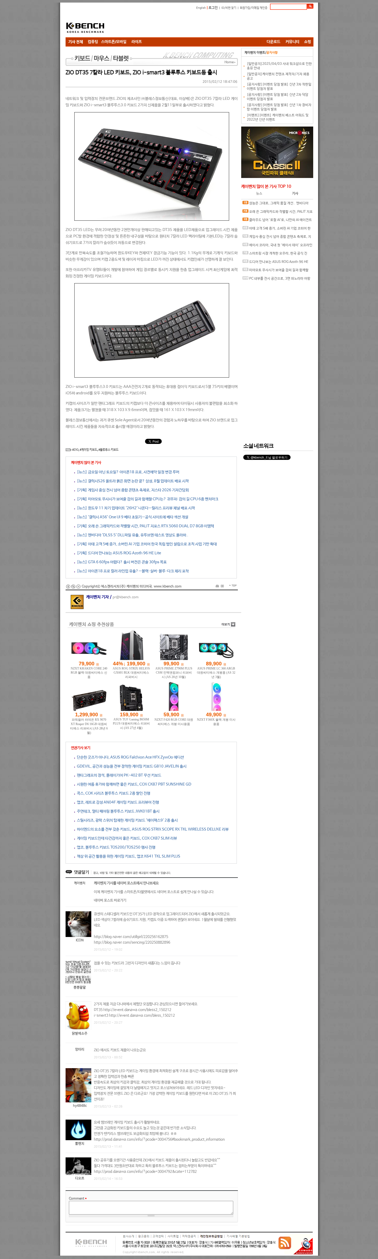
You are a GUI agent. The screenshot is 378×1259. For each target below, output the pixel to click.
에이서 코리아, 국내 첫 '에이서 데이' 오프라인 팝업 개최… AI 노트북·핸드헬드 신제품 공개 (277, 246)
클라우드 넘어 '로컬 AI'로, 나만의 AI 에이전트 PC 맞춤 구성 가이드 (277, 221)
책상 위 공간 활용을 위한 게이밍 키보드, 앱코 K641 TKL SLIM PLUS (127, 856)
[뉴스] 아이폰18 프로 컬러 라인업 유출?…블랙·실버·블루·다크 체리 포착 (132, 571)
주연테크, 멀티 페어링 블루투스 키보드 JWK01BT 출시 (117, 811)
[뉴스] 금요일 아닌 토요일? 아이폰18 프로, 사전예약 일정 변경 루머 (127, 472)
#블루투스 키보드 (108, 449)
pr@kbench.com (126, 597)
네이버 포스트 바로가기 (110, 900)
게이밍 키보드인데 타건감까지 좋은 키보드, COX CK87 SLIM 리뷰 (126, 838)
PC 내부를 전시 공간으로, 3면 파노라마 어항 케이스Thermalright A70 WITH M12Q (276, 280)
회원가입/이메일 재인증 (253, 8)
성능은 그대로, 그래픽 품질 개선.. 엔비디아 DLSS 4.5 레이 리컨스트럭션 (275, 204)
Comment (78, 1199)
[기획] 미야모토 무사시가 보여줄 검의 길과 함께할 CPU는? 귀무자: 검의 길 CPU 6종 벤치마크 (146, 499)
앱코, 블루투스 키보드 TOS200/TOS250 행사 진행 (115, 847)
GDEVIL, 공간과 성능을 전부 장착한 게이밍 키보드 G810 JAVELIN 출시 (130, 766)
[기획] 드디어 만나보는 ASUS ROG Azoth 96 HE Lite (118, 553)
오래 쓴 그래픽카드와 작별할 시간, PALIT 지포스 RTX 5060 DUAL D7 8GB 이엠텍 (277, 213)
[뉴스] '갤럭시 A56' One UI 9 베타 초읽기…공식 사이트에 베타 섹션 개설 (131, 517)
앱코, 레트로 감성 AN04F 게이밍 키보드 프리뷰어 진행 (117, 802)
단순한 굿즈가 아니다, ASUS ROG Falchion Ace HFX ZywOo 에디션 (129, 757)
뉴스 (259, 193)
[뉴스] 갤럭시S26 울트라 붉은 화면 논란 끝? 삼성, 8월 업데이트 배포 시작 (132, 481)
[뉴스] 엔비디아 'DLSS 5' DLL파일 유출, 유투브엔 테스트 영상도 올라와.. (131, 535)
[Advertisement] (219, 24)
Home (229, 62)
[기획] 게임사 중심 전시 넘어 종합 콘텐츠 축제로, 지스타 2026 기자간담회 (132, 490)
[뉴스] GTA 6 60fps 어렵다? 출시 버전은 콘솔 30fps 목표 (121, 562)
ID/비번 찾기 (228, 8)
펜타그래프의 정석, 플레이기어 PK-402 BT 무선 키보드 (118, 775)
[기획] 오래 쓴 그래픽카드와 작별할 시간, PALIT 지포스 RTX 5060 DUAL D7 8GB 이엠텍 (144, 526)
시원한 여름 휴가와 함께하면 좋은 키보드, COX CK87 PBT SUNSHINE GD (133, 784)
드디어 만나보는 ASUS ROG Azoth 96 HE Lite (275, 263)
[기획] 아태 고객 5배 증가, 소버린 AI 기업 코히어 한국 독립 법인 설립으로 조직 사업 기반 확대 (146, 544)
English (201, 8)
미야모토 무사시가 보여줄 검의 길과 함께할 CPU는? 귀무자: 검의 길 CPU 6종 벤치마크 (275, 271)
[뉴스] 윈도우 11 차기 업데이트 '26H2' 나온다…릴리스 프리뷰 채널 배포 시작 (135, 508)
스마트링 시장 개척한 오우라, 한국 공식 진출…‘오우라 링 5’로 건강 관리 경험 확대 (274, 255)
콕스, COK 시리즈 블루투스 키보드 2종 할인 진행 (112, 793)
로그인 (213, 8)
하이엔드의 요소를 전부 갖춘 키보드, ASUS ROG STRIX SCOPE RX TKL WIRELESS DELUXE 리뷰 (152, 829)
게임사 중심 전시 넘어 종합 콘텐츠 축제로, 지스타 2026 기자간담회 (276, 238)
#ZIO (75, 449)
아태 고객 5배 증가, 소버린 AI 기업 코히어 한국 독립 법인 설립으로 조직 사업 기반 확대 (276, 230)
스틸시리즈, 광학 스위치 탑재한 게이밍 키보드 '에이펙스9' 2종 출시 (126, 820)
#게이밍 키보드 (88, 449)
